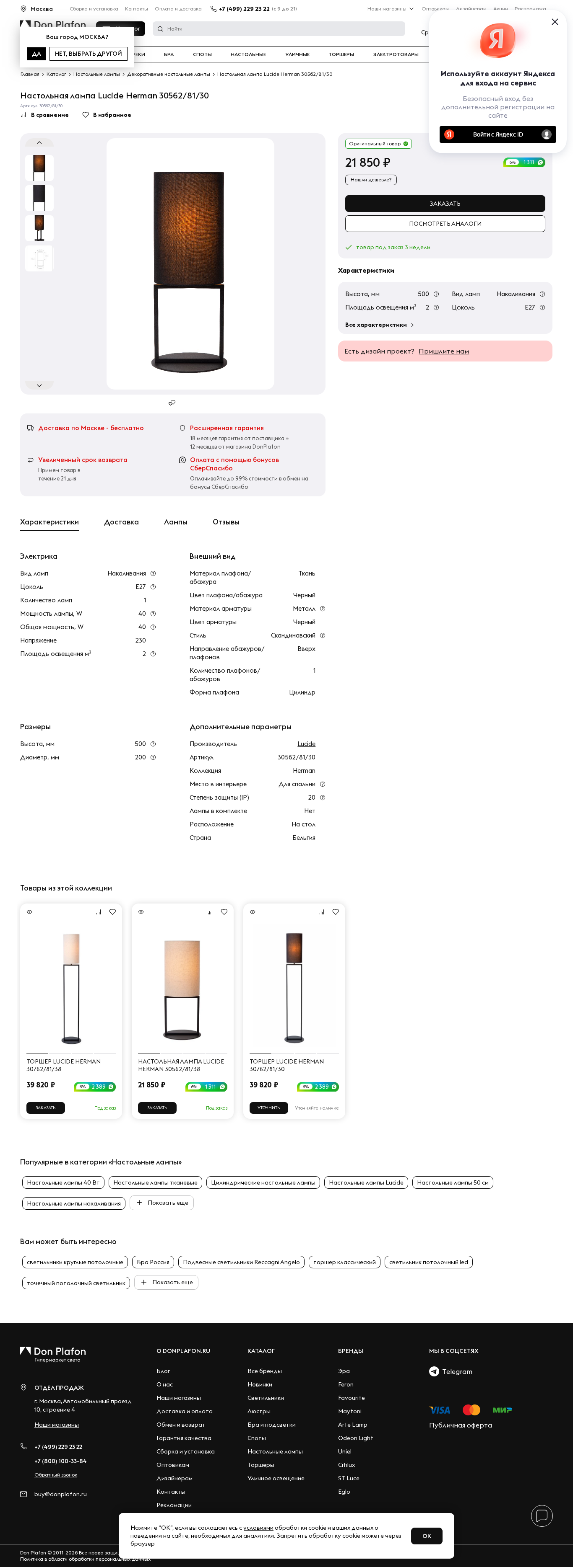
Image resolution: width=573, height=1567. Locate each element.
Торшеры (341, 54)
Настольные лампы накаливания (74, 1203)
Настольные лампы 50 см (453, 1182)
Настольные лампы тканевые (155, 1182)
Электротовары (396, 54)
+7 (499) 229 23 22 (244, 8)
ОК (426, 1536)
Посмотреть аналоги (445, 223)
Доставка (121, 522)
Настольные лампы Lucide (366, 1182)
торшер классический (344, 1262)
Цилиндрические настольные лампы (263, 1182)
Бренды (350, 1351)
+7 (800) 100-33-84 (60, 1461)
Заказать (445, 203)
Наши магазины (386, 8)
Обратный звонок (55, 1474)
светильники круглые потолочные (75, 1262)
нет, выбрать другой (88, 53)
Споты (202, 54)
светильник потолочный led (428, 1262)
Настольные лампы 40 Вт (63, 1182)
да (36, 53)
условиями (258, 1527)
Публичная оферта (460, 1425)
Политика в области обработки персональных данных (85, 1559)
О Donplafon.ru (183, 1351)
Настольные (248, 54)
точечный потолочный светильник (76, 1283)
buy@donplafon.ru (60, 1494)
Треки (137, 54)
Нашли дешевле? (371, 179)
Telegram (455, 1371)
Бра (169, 54)
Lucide (306, 744)
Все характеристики (376, 324)
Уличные (297, 54)
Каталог (261, 1351)
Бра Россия (153, 1262)
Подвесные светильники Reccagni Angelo (241, 1262)
